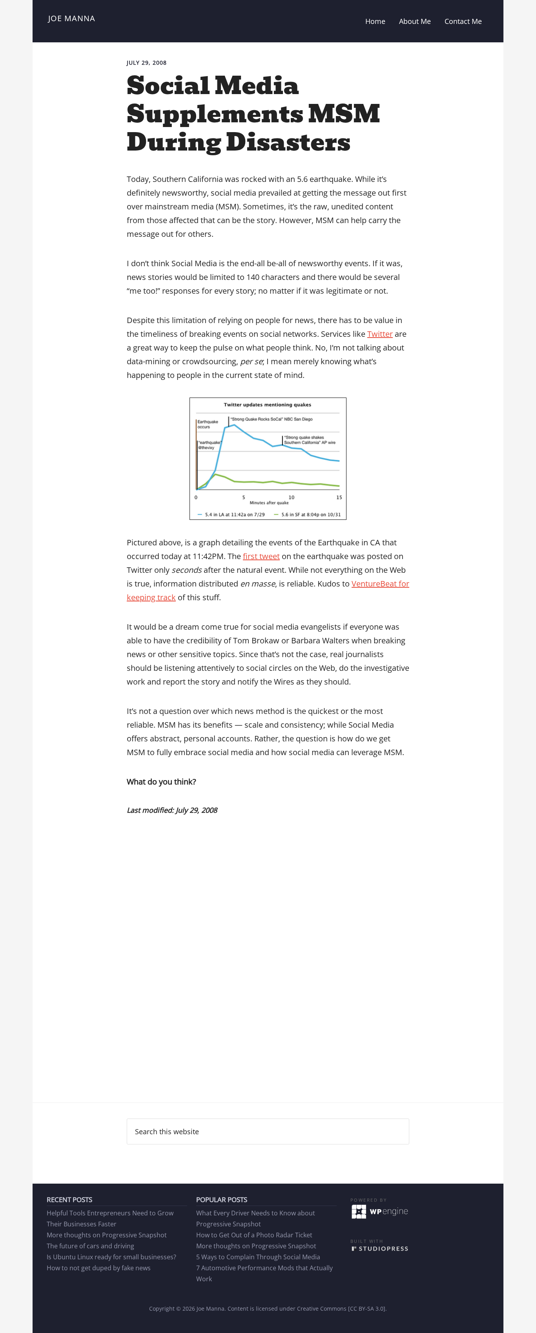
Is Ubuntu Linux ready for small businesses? (111, 1257)
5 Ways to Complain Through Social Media (258, 1257)
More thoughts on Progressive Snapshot (107, 1235)
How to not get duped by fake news (99, 1268)
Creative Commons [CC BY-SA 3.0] (341, 1308)
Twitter (380, 334)
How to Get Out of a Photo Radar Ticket (254, 1235)
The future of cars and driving (90, 1246)
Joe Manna (71, 18)
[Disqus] (268, 979)
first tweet (261, 556)
